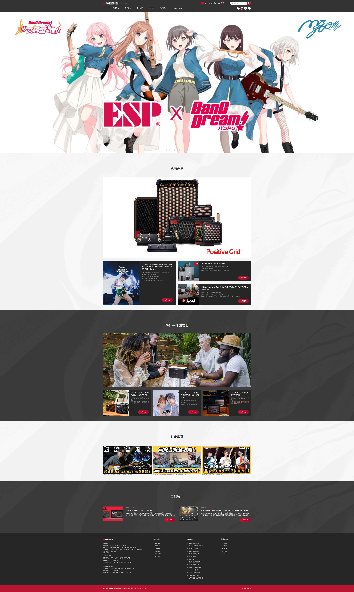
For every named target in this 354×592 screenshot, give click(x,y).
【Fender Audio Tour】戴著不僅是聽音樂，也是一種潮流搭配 (190, 395)
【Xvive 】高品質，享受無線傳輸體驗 (213, 264)
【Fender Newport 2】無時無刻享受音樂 (239, 394)
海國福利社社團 (193, 548)
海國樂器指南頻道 (194, 551)
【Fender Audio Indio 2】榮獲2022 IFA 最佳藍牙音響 (140, 394)
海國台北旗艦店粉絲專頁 (196, 546)
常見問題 (224, 548)
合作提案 (157, 548)
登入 (206, 3)
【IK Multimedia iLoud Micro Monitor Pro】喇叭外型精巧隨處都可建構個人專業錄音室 (224, 288)
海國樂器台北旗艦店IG (195, 562)
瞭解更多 (167, 300)
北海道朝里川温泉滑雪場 (196, 578)
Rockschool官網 (193, 570)
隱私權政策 (158, 554)
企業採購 (157, 546)
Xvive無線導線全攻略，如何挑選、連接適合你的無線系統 (122, 475)
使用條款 (157, 551)
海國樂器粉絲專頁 (194, 543)
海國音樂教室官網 (194, 564)
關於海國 (157, 543)
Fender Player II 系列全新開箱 (162, 475)
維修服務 (224, 546)
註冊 (210, 3)
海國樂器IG (192, 559)
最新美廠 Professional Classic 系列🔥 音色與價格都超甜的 (221, 475)
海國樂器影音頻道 (194, 554)
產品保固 (224, 554)
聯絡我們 (224, 551)
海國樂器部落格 (193, 556)
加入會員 (224, 543)
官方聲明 (157, 556)
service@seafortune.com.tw (118, 545)
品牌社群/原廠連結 (194, 575)
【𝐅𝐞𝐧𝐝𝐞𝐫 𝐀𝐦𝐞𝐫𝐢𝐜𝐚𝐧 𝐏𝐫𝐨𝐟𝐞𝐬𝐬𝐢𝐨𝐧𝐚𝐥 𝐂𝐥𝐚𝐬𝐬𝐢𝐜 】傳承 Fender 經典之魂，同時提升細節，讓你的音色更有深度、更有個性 (157, 267)
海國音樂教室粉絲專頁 (195, 567)
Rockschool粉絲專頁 (194, 572)
